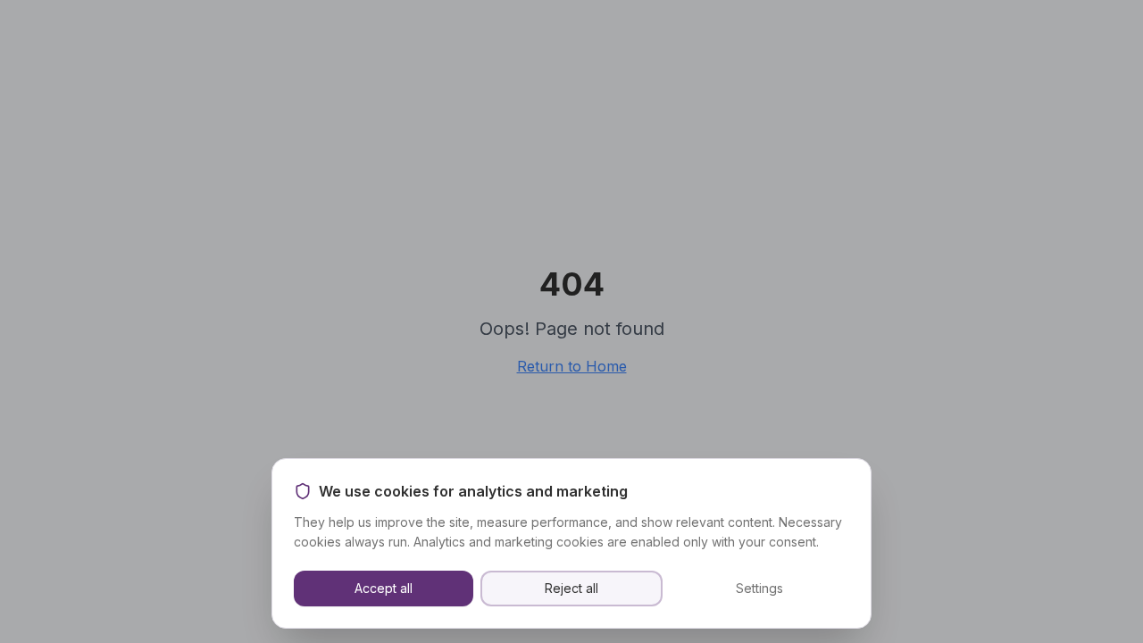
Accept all (384, 588)
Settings (759, 588)
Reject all (571, 588)
